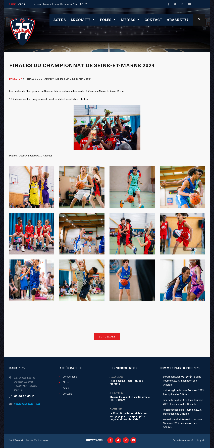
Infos (21, 4)
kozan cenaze (170, 409)
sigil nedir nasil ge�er (175, 400)
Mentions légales (41, 440)
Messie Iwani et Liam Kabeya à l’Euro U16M (130, 399)
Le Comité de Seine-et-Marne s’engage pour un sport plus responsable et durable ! (128, 416)
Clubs (66, 382)
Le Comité (80, 19)
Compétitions (70, 376)
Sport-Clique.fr (198, 440)
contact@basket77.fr (27, 403)
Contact (153, 19)
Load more (107, 336)
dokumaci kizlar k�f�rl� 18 (179, 376)
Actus (59, 19)
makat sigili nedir (172, 390)
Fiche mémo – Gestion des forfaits (126, 382)
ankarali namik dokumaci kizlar (179, 419)
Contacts (67, 393)
